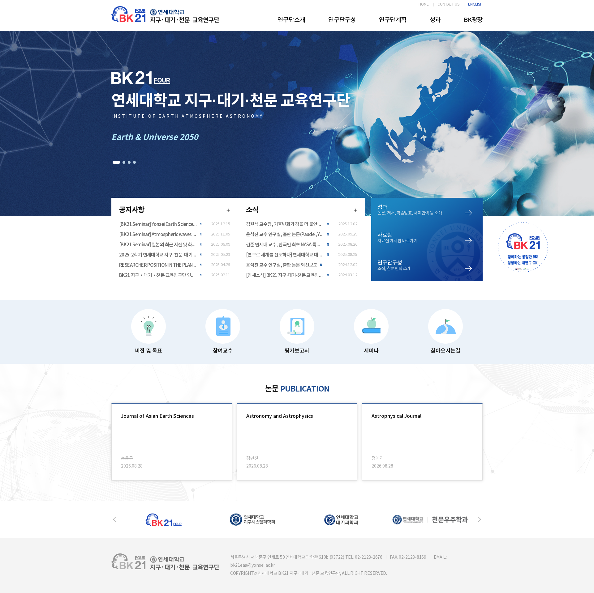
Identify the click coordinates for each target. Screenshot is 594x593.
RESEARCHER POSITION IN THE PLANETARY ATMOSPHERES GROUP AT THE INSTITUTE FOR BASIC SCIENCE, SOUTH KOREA (160, 265)
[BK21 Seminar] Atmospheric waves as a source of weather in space (160, 234)
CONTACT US (448, 4)
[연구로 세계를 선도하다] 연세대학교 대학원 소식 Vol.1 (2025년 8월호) (287, 255)
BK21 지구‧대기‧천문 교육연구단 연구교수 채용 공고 (160, 275)
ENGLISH (475, 4)
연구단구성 (342, 20)
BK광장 (473, 20)
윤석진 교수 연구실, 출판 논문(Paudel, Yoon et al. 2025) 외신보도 (287, 234)
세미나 (371, 351)
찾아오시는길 (445, 351)
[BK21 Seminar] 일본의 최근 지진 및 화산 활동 (160, 245)
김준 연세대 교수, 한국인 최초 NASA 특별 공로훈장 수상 (287, 245)
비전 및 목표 (148, 351)
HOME (424, 4)
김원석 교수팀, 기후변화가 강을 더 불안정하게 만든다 (287, 224)
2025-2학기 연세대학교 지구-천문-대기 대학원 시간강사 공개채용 (160, 255)
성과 (435, 20)
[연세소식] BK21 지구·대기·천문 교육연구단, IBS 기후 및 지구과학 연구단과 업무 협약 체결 (287, 275)
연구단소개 (291, 20)
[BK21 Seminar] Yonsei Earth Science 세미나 (160, 224)
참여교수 (223, 351)
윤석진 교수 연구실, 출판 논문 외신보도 (281, 265)
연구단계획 (393, 20)
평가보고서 (297, 351)
